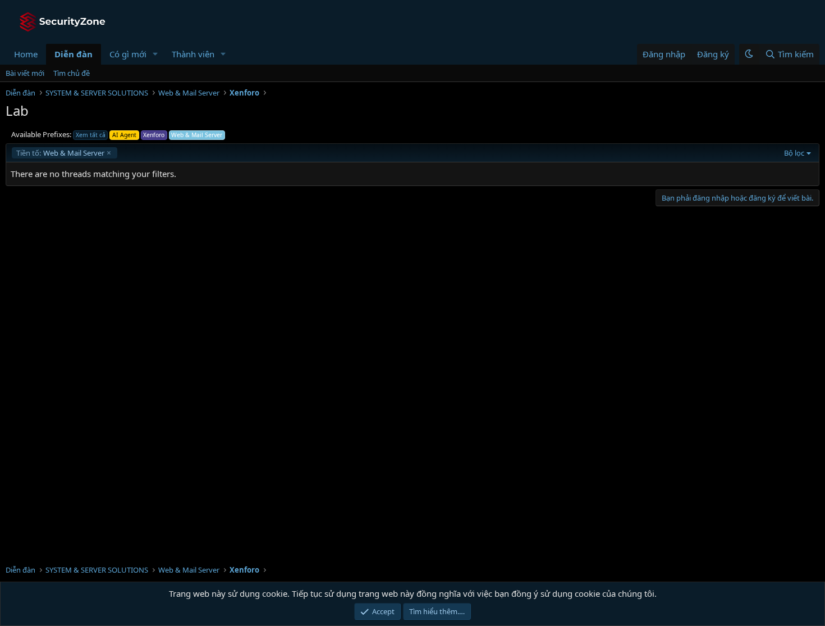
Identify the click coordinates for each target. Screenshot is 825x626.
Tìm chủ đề (71, 73)
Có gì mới (127, 54)
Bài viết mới (25, 73)
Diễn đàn (73, 54)
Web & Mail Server (60, 153)
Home (26, 54)
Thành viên (193, 54)
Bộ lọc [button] (794, 153)
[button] (155, 54)
